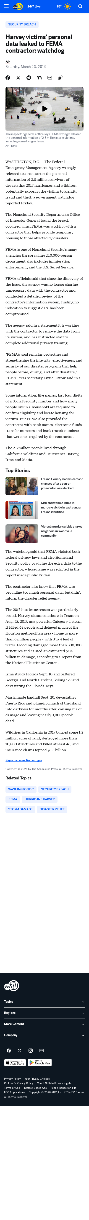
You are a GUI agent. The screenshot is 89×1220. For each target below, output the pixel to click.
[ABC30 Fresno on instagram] (30, 1050)
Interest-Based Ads (35, 1087)
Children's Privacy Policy (19, 1083)
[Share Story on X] (18, 78)
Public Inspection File (63, 1087)
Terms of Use (12, 1087)
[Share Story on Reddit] (29, 78)
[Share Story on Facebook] (8, 78)
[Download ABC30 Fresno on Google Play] (40, 1062)
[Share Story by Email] (50, 78)
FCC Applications (14, 1092)
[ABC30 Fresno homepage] (18, 6)
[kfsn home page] (11, 985)
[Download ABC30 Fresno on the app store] (15, 1062)
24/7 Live (33, 6)
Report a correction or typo (23, 760)
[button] (6, 6)
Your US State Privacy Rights (54, 1083)
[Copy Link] (60, 78)
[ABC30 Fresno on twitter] (19, 1050)
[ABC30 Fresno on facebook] (8, 1050)
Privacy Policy (12, 1078)
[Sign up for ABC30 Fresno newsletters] (41, 1050)
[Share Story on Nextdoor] (39, 78)
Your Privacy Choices (37, 1078)
